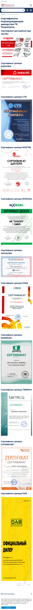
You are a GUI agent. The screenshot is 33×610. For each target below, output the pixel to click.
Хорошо (8, 607)
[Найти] (23, 10)
